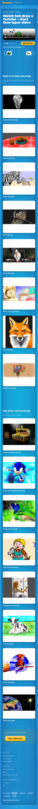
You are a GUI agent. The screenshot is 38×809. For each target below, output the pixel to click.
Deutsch (22, 793)
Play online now (15, 738)
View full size (28, 43)
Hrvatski (30, 793)
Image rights (7, 761)
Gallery (11, 12)
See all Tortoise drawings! (12, 47)
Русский (7, 796)
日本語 (14, 796)
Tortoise (17, 12)
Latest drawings (8, 756)
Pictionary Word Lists (10, 775)
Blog (4, 772)
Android (6, 783)
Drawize (5, 12)
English (14, 793)
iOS (4, 785)
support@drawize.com (11, 800)
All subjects (7, 758)
